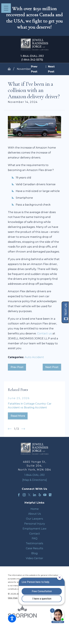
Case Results (34, 548)
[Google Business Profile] (50, 494)
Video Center (34, 558)
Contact (34, 533)
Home (34, 508)
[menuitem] (34, 508)
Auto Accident (34, 357)
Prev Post (17, 367)
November (24, 68)
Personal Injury (34, 523)
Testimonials (34, 543)
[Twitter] (29, 494)
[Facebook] (18, 494)
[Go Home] (10, 69)
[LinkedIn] (34, 494)
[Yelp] (39, 494)
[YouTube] (44, 494)
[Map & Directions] (34, 479)
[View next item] (23, 429)
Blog (34, 553)
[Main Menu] (6, 8)
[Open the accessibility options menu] (12, 618)
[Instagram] (24, 494)
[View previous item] (10, 429)
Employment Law (34, 528)
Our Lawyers (34, 518)
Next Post (51, 367)
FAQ (34, 538)
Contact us (44, 333)
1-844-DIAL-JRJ (32, 56)
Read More (18, 415)
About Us (34, 513)
